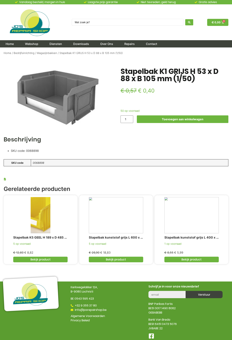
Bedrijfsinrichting (24, 53)
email (152, 289)
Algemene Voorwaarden (88, 316)
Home (7, 53)
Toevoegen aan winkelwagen (182, 119)
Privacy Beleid (80, 320)
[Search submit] (189, 22)
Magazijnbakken (47, 53)
